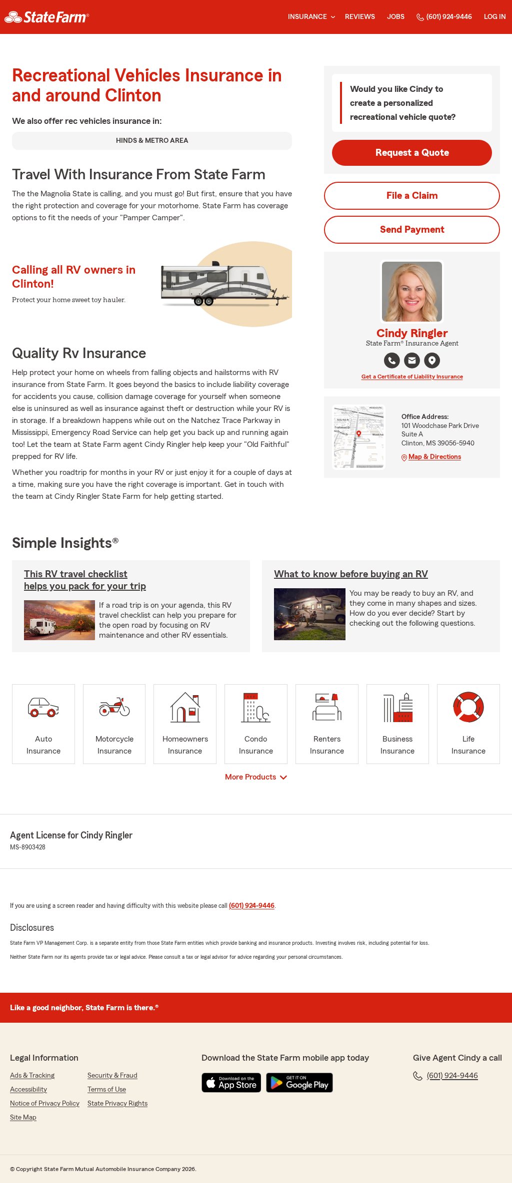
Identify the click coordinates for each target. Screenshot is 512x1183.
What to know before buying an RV (351, 574)
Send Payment (412, 230)
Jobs (395, 16)
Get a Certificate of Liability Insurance (412, 377)
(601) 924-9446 (449, 16)
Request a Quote (412, 153)
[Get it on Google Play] (299, 1083)
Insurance (307, 16)
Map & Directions (434, 456)
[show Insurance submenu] (331, 17)
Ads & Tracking (32, 1075)
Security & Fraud (113, 1075)
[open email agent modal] (412, 362)
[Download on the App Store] (232, 1083)
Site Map (23, 1117)
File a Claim (412, 196)
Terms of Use (107, 1089)
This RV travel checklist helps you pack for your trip (85, 580)
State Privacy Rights (118, 1103)
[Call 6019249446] (392, 361)
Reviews (360, 16)
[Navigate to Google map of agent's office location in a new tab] (432, 361)
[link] (47, 17)
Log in (495, 16)
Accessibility (28, 1089)
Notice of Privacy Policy (45, 1103)
